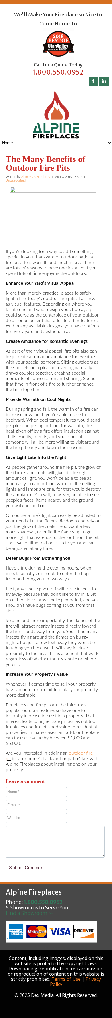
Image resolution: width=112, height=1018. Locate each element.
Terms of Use (66, 979)
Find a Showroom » (29, 913)
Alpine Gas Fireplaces (35, 176)
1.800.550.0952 (58, 72)
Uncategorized (16, 180)
